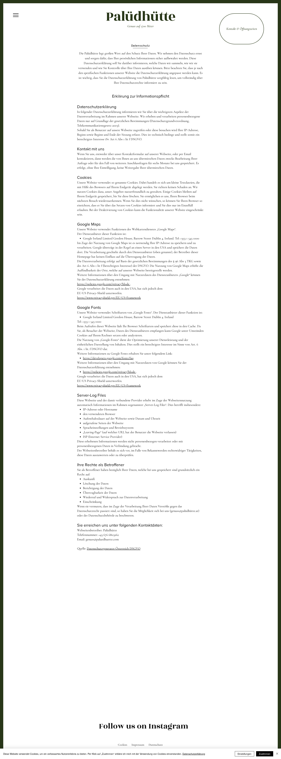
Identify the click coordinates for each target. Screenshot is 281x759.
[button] (16, 15)
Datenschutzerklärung (193, 753)
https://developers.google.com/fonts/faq (108, 358)
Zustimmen (264, 753)
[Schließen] (277, 753)
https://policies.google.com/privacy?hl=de (103, 284)
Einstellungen (244, 753)
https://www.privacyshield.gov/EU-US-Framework (109, 298)
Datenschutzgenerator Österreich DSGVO (113, 549)
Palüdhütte (140, 16)
